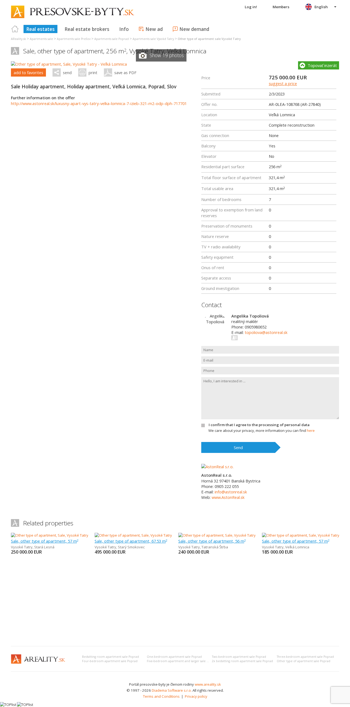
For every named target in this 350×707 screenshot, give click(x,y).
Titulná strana (15, 29)
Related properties (48, 523)
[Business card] (234, 338)
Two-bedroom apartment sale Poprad (239, 657)
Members (281, 6)
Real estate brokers (87, 29)
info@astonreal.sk (231, 491)
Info (124, 29)
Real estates (40, 29)
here (311, 430)
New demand (194, 29)
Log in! (251, 6)
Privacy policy (196, 696)
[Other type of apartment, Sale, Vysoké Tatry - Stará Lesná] (59, 535)
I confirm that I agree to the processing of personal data (259, 424)
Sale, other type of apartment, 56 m (212, 541)
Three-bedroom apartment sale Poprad (305, 657)
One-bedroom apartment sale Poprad (174, 657)
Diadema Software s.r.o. (172, 690)
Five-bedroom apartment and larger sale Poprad (182, 661)
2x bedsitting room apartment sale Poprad (242, 661)
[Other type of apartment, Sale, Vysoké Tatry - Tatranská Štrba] (229, 535)
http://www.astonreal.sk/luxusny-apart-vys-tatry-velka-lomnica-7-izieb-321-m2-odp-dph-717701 (99, 103)
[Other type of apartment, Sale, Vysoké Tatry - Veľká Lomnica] (69, 64)
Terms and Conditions (161, 696)
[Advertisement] (175, 601)
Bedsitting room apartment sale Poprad (110, 657)
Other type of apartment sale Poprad (303, 661)
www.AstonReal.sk (228, 497)
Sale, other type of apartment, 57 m (44, 541)
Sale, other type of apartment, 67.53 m (131, 541)
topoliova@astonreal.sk (266, 332)
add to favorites (28, 72)
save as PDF (125, 72)
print (93, 72)
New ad (154, 29)
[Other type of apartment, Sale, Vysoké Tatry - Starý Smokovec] (146, 535)
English (321, 6)
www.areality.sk (208, 684)
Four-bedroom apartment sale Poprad (110, 661)
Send (238, 447)
